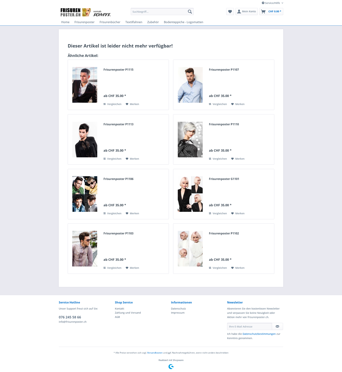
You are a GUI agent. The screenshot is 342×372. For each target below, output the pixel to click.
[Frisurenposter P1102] (190, 248)
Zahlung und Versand (128, 312)
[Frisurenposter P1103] (85, 248)
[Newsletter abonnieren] (277, 326)
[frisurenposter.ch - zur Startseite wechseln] (86, 12)
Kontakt (119, 308)
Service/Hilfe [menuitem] (272, 3)
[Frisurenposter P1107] (190, 84)
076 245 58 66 (70, 317)
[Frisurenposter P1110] (190, 139)
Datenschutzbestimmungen (259, 334)
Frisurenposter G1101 (224, 179)
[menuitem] (162, 11)
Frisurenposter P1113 (118, 124)
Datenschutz (178, 308)
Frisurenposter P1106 (118, 179)
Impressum (178, 312)
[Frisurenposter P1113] (85, 139)
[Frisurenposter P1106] (85, 194)
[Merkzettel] (230, 11)
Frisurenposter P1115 (118, 70)
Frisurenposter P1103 (118, 233)
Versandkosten (155, 352)
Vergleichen (114, 104)
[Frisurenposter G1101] (190, 194)
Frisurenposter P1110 (224, 124)
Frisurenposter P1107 (224, 70)
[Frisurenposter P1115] (85, 84)
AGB (117, 317)
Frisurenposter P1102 (224, 233)
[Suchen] (190, 11)
